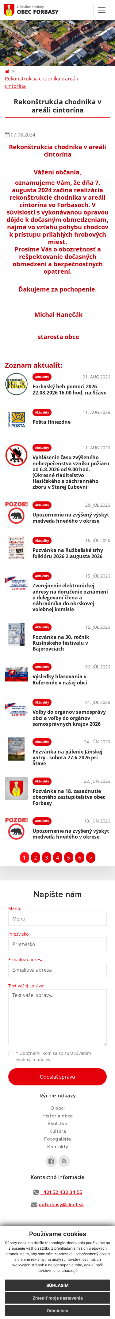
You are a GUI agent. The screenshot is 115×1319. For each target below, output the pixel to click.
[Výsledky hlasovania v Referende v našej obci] (16, 674)
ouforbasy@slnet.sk (61, 1204)
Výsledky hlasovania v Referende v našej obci (60, 679)
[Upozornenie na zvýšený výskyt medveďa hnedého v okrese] (16, 512)
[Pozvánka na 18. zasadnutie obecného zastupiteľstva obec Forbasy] (16, 790)
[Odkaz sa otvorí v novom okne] (51, 1161)
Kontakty (57, 1146)
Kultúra (57, 1131)
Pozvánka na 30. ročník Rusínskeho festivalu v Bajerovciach (61, 643)
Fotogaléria (57, 1139)
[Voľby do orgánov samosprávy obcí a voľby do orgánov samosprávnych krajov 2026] (16, 711)
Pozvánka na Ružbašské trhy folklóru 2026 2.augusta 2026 (68, 553)
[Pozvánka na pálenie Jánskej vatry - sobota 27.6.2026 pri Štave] (16, 751)
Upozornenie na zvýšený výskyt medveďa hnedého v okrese (71, 517)
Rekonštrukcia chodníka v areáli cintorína (41, 82)
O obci (57, 1108)
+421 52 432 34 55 (61, 1192)
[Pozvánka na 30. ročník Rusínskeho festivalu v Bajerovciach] (16, 636)
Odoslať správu (57, 1076)
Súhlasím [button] (57, 1285)
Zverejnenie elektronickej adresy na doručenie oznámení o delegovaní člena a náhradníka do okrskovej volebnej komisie (70, 597)
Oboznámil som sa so (53, 1056)
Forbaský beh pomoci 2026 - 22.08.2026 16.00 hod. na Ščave (69, 389)
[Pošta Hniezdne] (16, 419)
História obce (57, 1115)
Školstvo (57, 1123)
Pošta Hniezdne (52, 422)
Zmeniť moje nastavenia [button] (58, 1298)
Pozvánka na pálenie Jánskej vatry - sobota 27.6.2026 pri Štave (67, 757)
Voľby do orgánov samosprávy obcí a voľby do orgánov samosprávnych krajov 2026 (69, 718)
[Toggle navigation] (101, 10)
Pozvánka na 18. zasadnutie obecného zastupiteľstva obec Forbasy (69, 797)
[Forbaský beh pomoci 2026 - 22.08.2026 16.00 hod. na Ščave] (16, 384)
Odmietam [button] (57, 1310)
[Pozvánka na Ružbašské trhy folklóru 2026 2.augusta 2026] (16, 547)
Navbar (15, 10)
